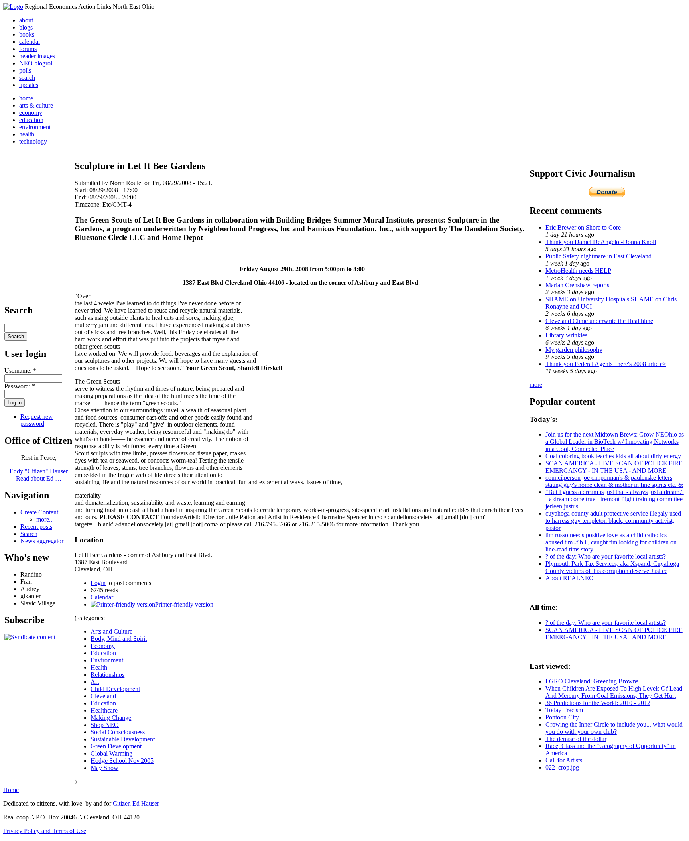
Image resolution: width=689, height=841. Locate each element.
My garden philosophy (573, 349)
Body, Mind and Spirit (119, 638)
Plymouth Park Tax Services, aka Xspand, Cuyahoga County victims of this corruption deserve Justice (612, 567)
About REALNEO (569, 578)
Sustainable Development (123, 739)
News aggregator (41, 541)
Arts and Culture (111, 631)
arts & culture (36, 105)
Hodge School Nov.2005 (122, 760)
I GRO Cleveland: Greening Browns (591, 681)
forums (28, 48)
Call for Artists (563, 760)
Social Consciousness (118, 732)
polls (25, 70)
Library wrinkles (566, 335)
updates (28, 84)
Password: (19, 386)
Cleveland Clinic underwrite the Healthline (599, 320)
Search (28, 533)
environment (35, 127)
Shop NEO (105, 724)
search (27, 77)
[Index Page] (13, 6)
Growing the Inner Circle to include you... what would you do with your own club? (614, 728)
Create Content (39, 512)
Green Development (116, 746)
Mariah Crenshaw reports (577, 285)
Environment (107, 660)
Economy (103, 645)
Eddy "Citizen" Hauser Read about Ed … (39, 475)
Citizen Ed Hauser (136, 803)
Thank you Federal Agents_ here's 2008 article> (605, 363)
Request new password (36, 420)
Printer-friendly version (184, 604)
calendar (29, 41)
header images (37, 56)
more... (45, 519)
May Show (104, 767)
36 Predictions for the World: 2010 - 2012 (597, 702)
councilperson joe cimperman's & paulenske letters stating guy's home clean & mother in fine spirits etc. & (614, 481)
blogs (26, 27)
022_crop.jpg (562, 767)
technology (33, 141)
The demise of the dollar (575, 738)
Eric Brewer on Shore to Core (583, 227)
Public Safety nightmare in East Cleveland (598, 256)
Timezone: (88, 204)
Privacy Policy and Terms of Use (44, 830)
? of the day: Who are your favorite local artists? (605, 556)
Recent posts (36, 526)
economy (30, 112)
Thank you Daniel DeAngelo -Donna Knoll (600, 241)
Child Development (115, 688)
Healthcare (104, 710)
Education (103, 653)
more (536, 384)
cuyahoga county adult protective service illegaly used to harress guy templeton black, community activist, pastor (613, 520)
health (26, 134)
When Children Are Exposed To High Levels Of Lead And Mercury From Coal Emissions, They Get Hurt (613, 692)
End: (81, 197)
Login (98, 582)
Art (95, 681)
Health (99, 667)
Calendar (102, 597)
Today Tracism (564, 710)
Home (11, 789)
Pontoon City (562, 717)
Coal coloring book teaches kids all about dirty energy (613, 456)
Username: (20, 370)
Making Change (111, 717)
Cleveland (103, 696)
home (26, 98)
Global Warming (111, 753)
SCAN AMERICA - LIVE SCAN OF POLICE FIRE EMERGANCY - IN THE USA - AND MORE (614, 467)
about (26, 20)
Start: (82, 190)
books (26, 34)
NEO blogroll (36, 63)
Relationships (107, 674)
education (31, 119)
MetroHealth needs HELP (578, 270)
